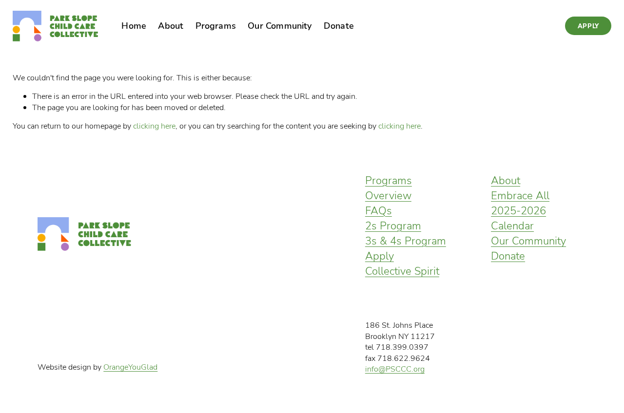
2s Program (393, 225)
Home (133, 25)
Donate (508, 255)
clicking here (154, 125)
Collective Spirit (402, 270)
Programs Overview (388, 187)
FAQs (378, 210)
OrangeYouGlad (130, 366)
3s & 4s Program (405, 240)
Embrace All (520, 195)
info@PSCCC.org (395, 368)
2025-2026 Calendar (518, 217)
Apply (379, 255)
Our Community (528, 240)
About (505, 180)
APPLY (588, 25)
